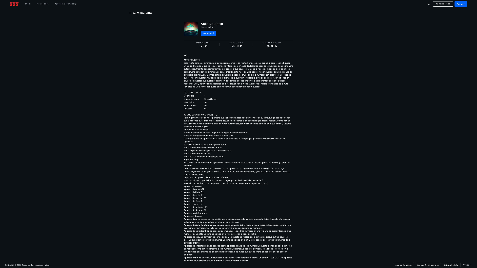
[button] (429, 4)
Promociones (42, 4)
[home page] (14, 4)
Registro (461, 4)
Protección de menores (428, 265)
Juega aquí (208, 33)
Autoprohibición (451, 265)
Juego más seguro (403, 265)
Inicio (27, 4)
